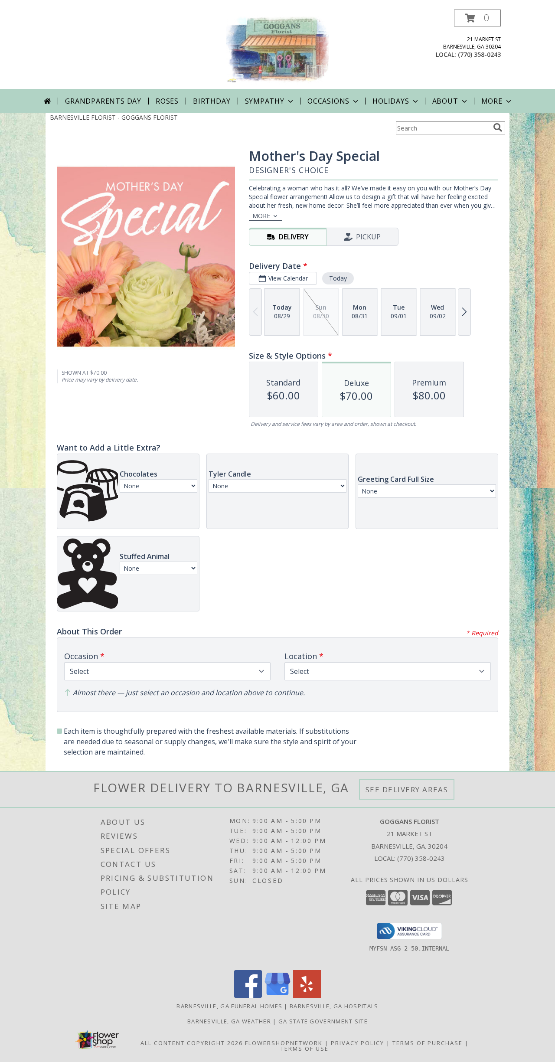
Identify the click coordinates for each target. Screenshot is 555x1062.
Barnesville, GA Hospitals (334, 1006)
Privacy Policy (357, 1043)
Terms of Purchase (427, 1043)
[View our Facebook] (248, 995)
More (492, 101)
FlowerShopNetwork (284, 1043)
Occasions (328, 101)
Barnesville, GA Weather (229, 1021)
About (445, 101)
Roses (167, 101)
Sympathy (264, 101)
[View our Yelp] (307, 995)
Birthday (211, 101)
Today (338, 278)
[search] (498, 127)
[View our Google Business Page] (277, 995)
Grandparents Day (103, 101)
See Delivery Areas (407, 789)
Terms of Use (305, 1048)
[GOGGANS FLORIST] (277, 49)
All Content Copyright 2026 (191, 1043)
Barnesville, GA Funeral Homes (229, 1006)
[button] (477, 18)
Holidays (390, 101)
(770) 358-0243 (479, 54)
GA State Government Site (323, 1021)
